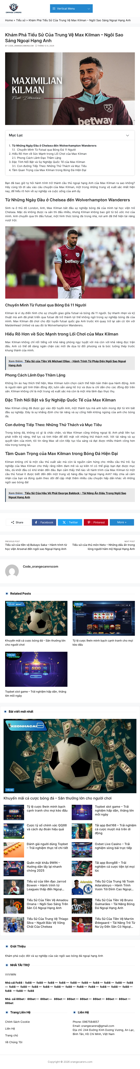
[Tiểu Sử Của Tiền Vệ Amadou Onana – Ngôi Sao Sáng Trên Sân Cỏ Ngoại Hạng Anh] (14, 905)
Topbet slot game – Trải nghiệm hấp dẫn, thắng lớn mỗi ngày (114, 810)
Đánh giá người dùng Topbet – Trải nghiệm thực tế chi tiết (47, 846)
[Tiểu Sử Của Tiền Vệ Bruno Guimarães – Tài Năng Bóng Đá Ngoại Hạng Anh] (82, 905)
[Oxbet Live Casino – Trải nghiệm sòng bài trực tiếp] (82, 849)
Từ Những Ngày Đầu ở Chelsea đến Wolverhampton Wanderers (54, 145)
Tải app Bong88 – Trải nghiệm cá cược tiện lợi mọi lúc (115, 866)
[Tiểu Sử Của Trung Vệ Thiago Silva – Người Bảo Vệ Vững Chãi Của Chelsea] (14, 924)
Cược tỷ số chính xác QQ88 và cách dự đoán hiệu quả (47, 827)
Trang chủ (11, 1035)
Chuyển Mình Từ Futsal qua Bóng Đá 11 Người (46, 149)
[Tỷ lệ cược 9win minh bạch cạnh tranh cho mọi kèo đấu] (104, 618)
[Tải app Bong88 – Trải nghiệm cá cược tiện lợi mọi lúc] (82, 868)
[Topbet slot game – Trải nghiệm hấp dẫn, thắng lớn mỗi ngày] (36, 669)
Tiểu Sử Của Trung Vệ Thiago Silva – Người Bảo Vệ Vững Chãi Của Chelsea (47, 922)
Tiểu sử (11, 604)
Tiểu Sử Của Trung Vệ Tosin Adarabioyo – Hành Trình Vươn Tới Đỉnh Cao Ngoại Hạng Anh (114, 887)
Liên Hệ (10, 1028)
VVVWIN (10, 974)
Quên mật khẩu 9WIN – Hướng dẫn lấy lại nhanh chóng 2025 (44, 866)
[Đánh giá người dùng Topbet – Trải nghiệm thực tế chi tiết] (14, 849)
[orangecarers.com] (13, 8)
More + (125, 522)
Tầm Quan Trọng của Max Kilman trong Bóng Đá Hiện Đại (49, 170)
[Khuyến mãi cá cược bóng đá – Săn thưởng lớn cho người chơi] (36, 618)
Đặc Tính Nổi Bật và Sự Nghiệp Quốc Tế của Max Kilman (48, 162)
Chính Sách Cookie (17, 1021)
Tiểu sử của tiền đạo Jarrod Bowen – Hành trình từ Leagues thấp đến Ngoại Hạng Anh (46, 887)
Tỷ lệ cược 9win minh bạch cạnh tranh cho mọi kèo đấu (47, 808)
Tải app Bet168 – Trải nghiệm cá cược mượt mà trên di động (115, 829)
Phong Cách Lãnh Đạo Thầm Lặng (39, 157)
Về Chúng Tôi (13, 1042)
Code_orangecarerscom (40, 566)
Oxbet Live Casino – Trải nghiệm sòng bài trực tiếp (113, 846)
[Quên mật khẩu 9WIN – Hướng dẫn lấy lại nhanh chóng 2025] (14, 868)
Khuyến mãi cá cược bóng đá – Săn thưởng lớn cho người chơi (57, 798)
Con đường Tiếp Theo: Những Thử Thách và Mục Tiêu (52, 166)
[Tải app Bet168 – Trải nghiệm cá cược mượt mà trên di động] (82, 831)
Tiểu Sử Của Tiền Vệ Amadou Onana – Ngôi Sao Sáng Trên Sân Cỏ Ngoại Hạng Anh (47, 904)
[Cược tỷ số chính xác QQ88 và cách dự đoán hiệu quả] (14, 831)
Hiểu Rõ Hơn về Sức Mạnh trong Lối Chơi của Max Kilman (49, 153)
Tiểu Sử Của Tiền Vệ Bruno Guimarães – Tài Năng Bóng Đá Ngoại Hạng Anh (115, 904)
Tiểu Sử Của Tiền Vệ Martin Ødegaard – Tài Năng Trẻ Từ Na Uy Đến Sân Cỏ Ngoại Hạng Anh (115, 924)
